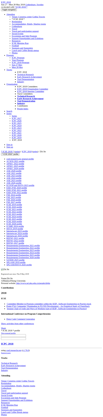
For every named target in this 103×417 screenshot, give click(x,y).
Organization (11, 84)
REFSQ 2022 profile (15, 241)
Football (15, 46)
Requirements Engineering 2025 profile (23, 255)
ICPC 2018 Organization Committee (32, 89)
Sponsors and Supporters (22, 48)
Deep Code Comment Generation (20, 319)
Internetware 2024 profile (17, 233)
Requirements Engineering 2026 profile (23, 257)
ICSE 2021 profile (14, 209)
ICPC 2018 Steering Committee (30, 91)
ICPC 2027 (16, 118)
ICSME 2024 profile (15, 226)
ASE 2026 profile (13, 183)
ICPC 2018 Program (20, 62)
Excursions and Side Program (24, 36)
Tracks (9, 70)
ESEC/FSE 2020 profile (16, 188)
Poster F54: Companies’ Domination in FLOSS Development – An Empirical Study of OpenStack (48, 306)
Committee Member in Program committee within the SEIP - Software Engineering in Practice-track (49, 304)
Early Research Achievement (29, 77)
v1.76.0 (26, 350)
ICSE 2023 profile (14, 214)
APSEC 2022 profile (15, 164)
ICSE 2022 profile (14, 212)
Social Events (17, 33)
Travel (14, 29)
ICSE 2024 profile (14, 217)
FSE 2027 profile (13, 202)
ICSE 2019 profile (14, 204)
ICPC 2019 (16, 138)
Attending (10, 14)
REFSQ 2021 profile (15, 238)
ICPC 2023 (16, 128)
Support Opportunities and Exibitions (27, 38)
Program (10, 55)
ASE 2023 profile (13, 176)
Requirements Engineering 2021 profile (23, 245)
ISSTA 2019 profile (14, 229)
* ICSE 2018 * (21, 7)
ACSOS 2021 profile (15, 161)
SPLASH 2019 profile (15, 262)
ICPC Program (18, 58)
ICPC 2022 (16, 130)
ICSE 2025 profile (14, 219)
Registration (17, 21)
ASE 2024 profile (13, 178)
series (17, 151)
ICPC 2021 (16, 133)
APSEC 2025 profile (15, 166)
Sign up (9, 147)
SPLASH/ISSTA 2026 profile (19, 265)
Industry (20, 82)
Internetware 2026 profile (17, 236)
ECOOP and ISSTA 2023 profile (20, 185)
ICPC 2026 (16, 121)
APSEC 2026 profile (15, 168)
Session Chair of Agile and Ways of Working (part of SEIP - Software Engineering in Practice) (47, 309)
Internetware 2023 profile (17, 231)
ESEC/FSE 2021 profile (16, 190)
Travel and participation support (25, 31)
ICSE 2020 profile (14, 207)
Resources (16, 41)
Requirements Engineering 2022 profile (23, 248)
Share (3, 328)
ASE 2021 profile (13, 173)
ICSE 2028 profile (14, 224)
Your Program (18, 60)
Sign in (9, 144)
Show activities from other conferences (17, 323)
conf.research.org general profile (20, 159)
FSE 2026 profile (13, 200)
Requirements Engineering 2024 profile (23, 253)
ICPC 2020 (16, 135)
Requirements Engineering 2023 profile (23, 250)
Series (14, 116)
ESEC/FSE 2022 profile (16, 192)
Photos (15, 53)
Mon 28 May (17, 67)
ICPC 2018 (27, 151)
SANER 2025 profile (15, 260)
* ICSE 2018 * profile (10, 154)
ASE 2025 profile (13, 180)
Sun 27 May (17, 65)
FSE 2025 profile (13, 197)
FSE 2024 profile (13, 195)
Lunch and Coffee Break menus (25, 50)
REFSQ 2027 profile (15, 243)
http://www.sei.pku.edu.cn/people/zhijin (33, 283)
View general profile (8, 333)
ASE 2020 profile (13, 171)
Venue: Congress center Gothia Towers (28, 17)
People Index (22, 109)
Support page (6, 353)
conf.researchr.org (13, 350)
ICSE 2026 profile (14, 221)
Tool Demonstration (25, 79)
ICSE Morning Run (20, 43)
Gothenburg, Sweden (34, 4)
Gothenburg (17, 26)
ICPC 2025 (16, 123)
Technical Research (25, 74)
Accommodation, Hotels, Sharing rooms (29, 24)
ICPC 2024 (16, 125)
